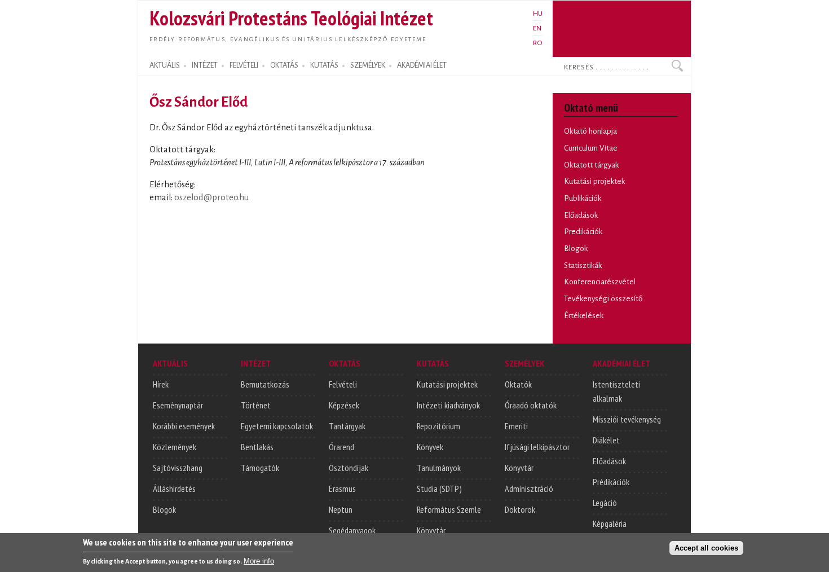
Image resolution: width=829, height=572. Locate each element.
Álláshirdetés (174, 488)
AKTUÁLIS (164, 65)
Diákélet (606, 440)
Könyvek (430, 446)
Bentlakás (257, 446)
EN (537, 28)
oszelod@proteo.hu (211, 197)
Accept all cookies (706, 547)
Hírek (161, 384)
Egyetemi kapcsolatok (277, 426)
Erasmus (342, 488)
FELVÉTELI (244, 65)
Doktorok (520, 509)
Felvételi (343, 384)
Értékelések (583, 315)
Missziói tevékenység (627, 419)
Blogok (576, 248)
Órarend (341, 446)
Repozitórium (438, 426)
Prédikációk (611, 481)
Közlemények (174, 446)
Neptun (340, 509)
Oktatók (518, 384)
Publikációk (582, 198)
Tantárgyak (347, 426)
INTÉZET (205, 65)
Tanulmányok (439, 467)
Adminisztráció (529, 488)
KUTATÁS (324, 65)
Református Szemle (449, 509)
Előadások (581, 215)
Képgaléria (610, 523)
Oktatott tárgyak (591, 165)
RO (538, 43)
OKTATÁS (284, 65)
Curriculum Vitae (591, 148)
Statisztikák (583, 265)
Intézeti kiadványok (448, 405)
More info (259, 561)
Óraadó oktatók (531, 405)
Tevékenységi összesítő (603, 298)
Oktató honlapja (590, 131)
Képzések (344, 405)
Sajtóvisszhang (177, 467)
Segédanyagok (352, 530)
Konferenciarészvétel (600, 282)
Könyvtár (431, 530)
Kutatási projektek (594, 181)
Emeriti (516, 426)
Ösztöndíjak (348, 467)
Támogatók (260, 467)
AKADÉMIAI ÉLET (422, 65)
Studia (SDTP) (439, 488)
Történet (256, 405)
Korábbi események (184, 426)
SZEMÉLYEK (367, 65)
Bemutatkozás (265, 384)
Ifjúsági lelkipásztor (537, 446)
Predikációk (583, 231)
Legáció (605, 502)
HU (538, 13)
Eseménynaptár (178, 405)
